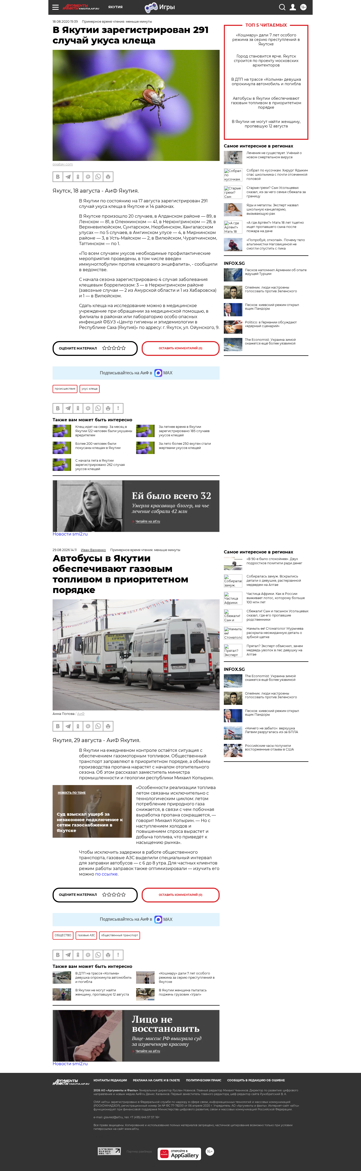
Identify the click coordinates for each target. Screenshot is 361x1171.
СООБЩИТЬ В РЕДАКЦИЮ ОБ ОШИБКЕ (256, 1080)
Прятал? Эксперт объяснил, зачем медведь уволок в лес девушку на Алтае (275, 650)
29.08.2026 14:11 (65, 550)
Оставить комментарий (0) (180, 348)
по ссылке (106, 874)
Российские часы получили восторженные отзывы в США (269, 747)
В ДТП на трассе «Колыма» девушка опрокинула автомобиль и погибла (266, 81)
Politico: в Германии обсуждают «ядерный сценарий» (271, 324)
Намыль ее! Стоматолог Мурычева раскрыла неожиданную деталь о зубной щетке (275, 633)
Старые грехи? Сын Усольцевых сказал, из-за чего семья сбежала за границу (276, 192)
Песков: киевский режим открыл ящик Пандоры (272, 306)
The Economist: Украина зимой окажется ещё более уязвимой (270, 341)
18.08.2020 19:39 (65, 21)
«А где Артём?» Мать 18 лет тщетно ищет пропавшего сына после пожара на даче (275, 227)
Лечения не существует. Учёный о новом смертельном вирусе (274, 155)
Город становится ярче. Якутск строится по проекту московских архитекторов (266, 61)
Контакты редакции (110, 1080)
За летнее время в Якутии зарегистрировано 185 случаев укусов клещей (184, 431)
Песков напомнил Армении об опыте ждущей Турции (276, 272)
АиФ (81, 714)
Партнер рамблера (139, 1151)
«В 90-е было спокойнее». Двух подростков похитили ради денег (274, 561)
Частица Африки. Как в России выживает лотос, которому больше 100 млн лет (276, 598)
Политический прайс (203, 1080)
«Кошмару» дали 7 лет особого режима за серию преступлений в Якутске (266, 39)
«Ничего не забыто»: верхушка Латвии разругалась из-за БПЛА (271, 730)
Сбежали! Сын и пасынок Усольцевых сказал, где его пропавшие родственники (277, 615)
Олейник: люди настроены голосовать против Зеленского (271, 289)
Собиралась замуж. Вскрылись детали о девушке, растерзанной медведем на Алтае (274, 580)
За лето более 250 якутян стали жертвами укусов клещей (185, 446)
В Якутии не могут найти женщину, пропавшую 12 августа (266, 124)
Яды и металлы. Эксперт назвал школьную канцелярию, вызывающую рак (273, 209)
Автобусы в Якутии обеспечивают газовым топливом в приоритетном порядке (266, 103)
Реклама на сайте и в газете (156, 1080)
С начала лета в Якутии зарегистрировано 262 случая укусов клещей (100, 464)
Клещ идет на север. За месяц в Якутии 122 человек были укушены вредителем (103, 431)
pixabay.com (63, 164)
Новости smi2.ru (70, 534)
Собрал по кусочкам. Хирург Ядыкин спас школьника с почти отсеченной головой (277, 174)
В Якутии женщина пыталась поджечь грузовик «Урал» (183, 992)
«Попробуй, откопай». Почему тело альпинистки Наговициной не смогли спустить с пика (276, 244)
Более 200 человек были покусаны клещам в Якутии (98, 446)
